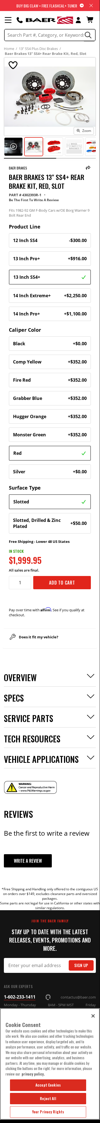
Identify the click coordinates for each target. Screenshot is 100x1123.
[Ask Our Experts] (20, 20)
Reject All (48, 1098)
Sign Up (81, 965)
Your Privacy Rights (48, 1111)
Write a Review (28, 860)
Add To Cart (62, 582)
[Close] (93, 1016)
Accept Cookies (48, 1085)
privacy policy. (33, 1074)
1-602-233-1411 (19, 997)
